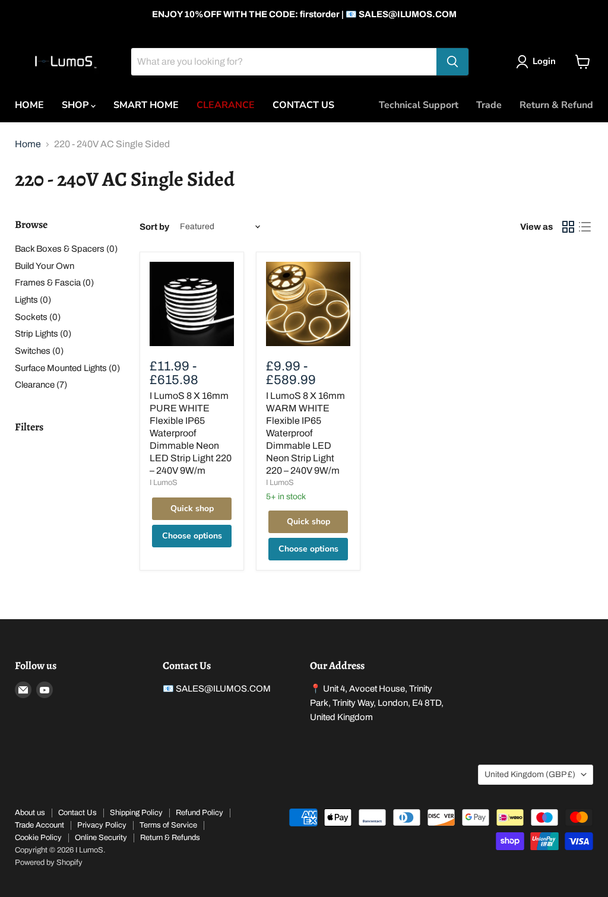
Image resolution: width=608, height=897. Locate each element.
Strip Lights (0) (43, 333)
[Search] (452, 61)
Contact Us (77, 813)
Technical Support (418, 105)
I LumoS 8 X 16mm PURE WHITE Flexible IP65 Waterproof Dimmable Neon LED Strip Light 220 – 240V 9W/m (191, 433)
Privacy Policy (101, 825)
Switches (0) (39, 351)
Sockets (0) (38, 317)
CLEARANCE (226, 105)
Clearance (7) (41, 384)
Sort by (154, 227)
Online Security (101, 837)
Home (28, 144)
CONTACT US (303, 105)
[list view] (585, 226)
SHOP (76, 105)
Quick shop (192, 508)
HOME (29, 105)
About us (30, 813)
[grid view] (568, 226)
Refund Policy (199, 813)
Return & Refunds (170, 837)
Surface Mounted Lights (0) (67, 368)
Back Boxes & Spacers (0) (66, 248)
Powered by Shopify (49, 862)
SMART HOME (146, 105)
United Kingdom (529, 774)
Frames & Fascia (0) (54, 282)
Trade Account (39, 825)
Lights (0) (33, 300)
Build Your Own (44, 266)
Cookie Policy (38, 837)
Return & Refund (556, 105)
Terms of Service (168, 825)
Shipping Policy (136, 813)
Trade (489, 105)
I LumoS (164, 482)
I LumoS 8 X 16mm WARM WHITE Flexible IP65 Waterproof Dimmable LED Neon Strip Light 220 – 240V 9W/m (305, 433)
